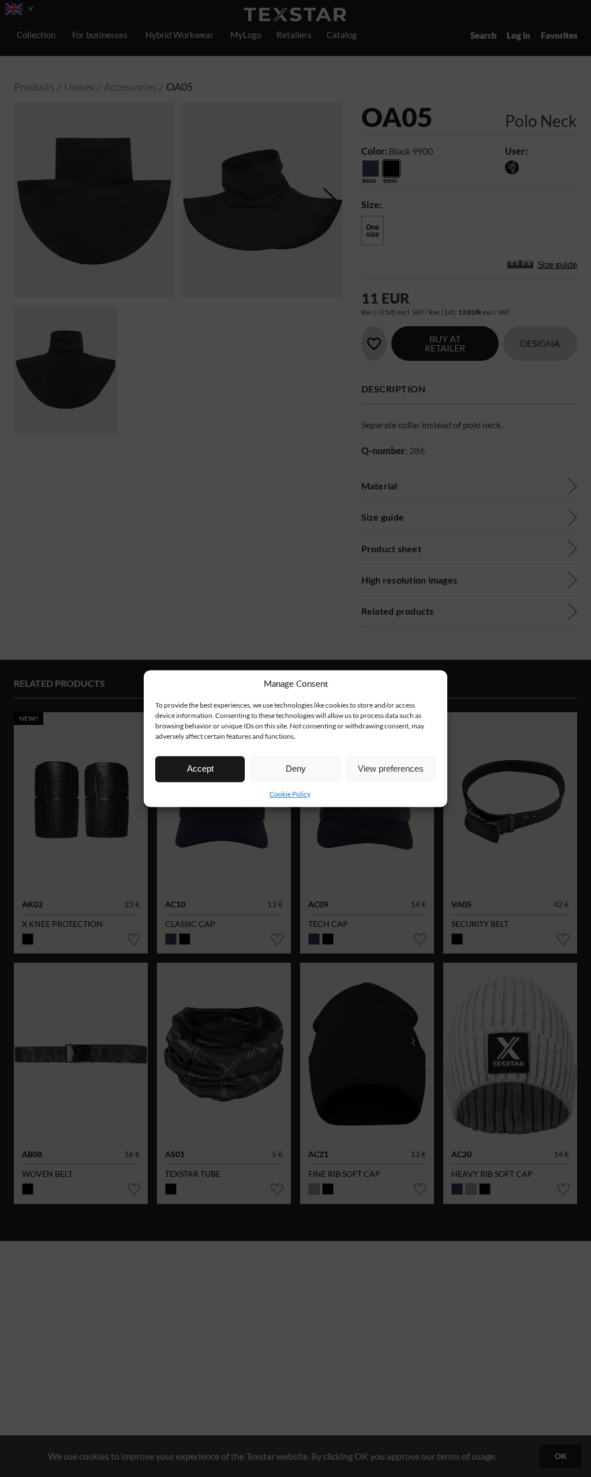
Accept (200, 768)
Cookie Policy (290, 794)
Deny (296, 768)
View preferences (391, 768)
